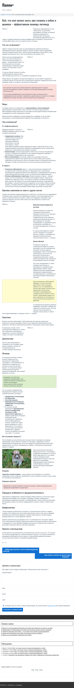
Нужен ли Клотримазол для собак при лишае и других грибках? (22, 633)
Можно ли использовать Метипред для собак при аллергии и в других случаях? (27, 628)
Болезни (5, 542)
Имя (3, 588)
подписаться (51, 606)
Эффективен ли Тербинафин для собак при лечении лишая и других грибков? (26, 630)
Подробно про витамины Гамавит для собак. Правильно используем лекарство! (33, 655)
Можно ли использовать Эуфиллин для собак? (17, 635)
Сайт (3, 600)
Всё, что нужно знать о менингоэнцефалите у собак (29, 648)
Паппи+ (8, 5)
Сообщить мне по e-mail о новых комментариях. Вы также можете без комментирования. (37, 606)
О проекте (19, 685)
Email (4, 594)
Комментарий (7, 572)
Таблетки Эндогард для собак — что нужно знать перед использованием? (25, 631)
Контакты (11, 685)
